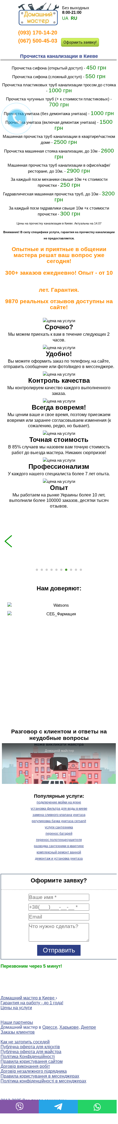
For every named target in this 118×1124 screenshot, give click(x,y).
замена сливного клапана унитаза (59, 815)
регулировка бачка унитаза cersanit (59, 821)
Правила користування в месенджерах (40, 1076)
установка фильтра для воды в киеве (59, 808)
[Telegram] (58, 1107)
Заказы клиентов (18, 1032)
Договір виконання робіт (25, 1066)
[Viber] (19, 1107)
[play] (59, 763)
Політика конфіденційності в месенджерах (43, 1081)
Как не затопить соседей (25, 1042)
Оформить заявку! (80, 42)
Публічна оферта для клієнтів (30, 1046)
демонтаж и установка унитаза (59, 858)
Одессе (49, 1027)
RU (74, 18)
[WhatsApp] (97, 1107)
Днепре (88, 1027)
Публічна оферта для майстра (31, 1051)
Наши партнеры (17, 1022)
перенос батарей (59, 833)
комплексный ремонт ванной (59, 852)
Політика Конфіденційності (28, 1056)
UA (65, 18)
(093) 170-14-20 (37, 33)
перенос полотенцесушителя (59, 840)
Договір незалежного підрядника (34, 1071)
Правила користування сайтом (32, 1061)
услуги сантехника (59, 827)
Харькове (69, 1027)
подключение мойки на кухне (59, 802)
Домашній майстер (59, 751)
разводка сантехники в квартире (59, 846)
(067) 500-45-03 (37, 41)
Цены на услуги (16, 1007)
